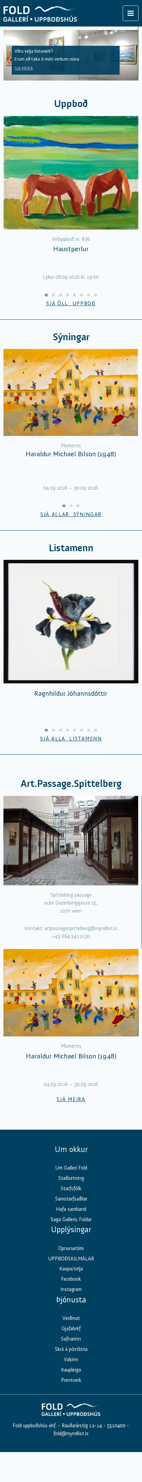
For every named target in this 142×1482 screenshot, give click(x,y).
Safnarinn (71, 1339)
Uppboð (71, 104)
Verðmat (71, 1318)
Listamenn (71, 548)
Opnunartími (71, 1248)
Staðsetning (71, 1178)
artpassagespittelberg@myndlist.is (80, 928)
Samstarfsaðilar (71, 1199)
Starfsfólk (71, 1188)
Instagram (71, 1289)
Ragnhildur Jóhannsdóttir (70, 693)
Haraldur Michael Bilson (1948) (71, 454)
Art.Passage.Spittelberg (71, 784)
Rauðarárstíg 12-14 (81, 1425)
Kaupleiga (71, 1370)
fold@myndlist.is (71, 1433)
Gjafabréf (71, 1328)
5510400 (116, 1425)
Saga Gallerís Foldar (71, 1219)
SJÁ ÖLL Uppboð (71, 303)
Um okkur (71, 1149)
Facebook (71, 1279)
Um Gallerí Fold (71, 1168)
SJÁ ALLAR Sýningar (71, 514)
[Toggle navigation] (130, 13)
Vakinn (71, 1359)
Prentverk (71, 1380)
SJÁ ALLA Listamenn (71, 739)
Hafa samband (71, 1209)
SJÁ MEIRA (23, 68)
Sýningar (71, 337)
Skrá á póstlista (71, 1349)
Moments (71, 446)
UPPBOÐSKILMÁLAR (71, 1259)
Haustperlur (71, 249)
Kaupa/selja (71, 1269)
